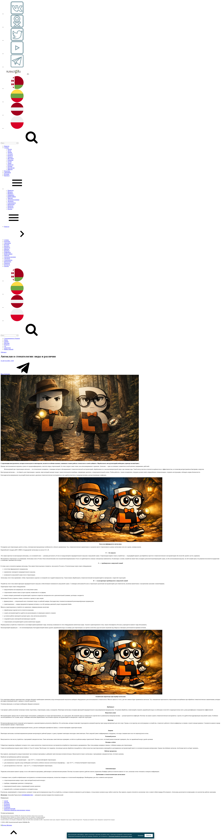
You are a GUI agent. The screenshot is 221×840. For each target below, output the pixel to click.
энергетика (7, 347)
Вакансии (7, 805)
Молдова (6, 343)
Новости (6, 146)
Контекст (7, 175)
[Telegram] (17, 67)
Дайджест (3, 352)
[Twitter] (17, 40)
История (6, 174)
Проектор (10, 206)
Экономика (7, 172)
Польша (10, 166)
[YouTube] (17, 53)
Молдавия (11, 158)
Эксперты (10, 201)
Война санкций (8, 349)
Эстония (10, 154)
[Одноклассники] (17, 27)
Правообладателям (9, 808)
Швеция (10, 169)
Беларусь (10, 155)
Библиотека (11, 204)
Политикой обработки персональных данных (120, 836)
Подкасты (10, 207)
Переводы (11, 190)
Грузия (10, 161)
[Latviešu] (17, 115)
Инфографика (12, 196)
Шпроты (10, 192)
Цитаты (10, 209)
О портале (7, 807)
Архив (6, 801)
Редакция (7, 804)
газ (5, 346)
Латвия (10, 152)
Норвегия (10, 164)
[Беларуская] (17, 88)
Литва (9, 150)
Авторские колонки (13, 199)
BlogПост (10, 193)
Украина (10, 157)
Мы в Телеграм (5, 374)
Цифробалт (11, 195)
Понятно (148, 835)
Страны (6, 147)
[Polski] (17, 128)
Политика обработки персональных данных (17, 810)
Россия (10, 149)
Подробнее (140, 835)
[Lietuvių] (17, 102)
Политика (7, 171)
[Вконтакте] (17, 14)
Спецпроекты (12, 203)
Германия (10, 160)
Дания (9, 163)
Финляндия (11, 168)
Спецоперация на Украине (12, 338)
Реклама (6, 802)
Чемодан (10, 198)
